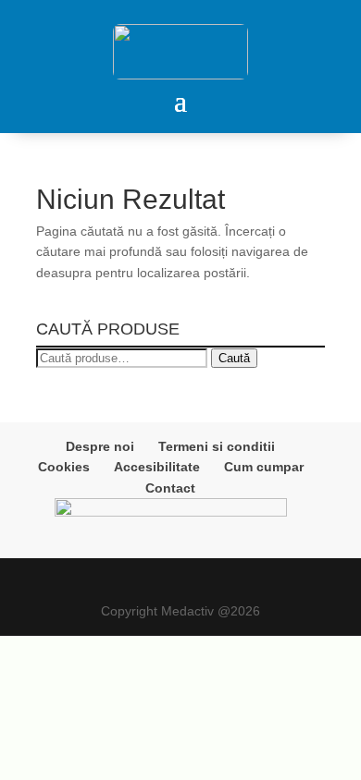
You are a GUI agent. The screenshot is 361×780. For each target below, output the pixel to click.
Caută (234, 358)
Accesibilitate (157, 466)
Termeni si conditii (216, 446)
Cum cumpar (264, 466)
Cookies (64, 466)
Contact (170, 488)
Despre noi (100, 446)
